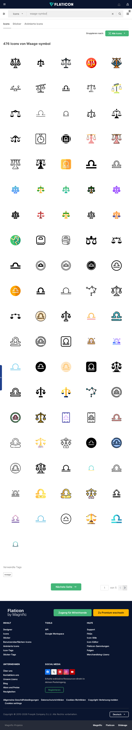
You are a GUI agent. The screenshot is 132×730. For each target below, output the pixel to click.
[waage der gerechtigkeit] (91, 88)
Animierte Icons (33, 23)
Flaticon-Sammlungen (98, 646)
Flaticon (110, 725)
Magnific (97, 725)
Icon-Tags (8, 650)
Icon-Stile (92, 637)
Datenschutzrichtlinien (52, 700)
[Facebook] (48, 672)
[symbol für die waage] (41, 139)
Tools (48, 623)
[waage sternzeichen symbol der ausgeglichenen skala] (91, 240)
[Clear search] (112, 13)
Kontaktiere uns (11, 675)
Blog (5, 683)
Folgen (90, 650)
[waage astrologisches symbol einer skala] (15, 316)
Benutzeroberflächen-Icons (17, 642)
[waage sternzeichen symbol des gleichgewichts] (15, 139)
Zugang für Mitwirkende (72, 612)
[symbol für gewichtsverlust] (66, 240)
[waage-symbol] (91, 113)
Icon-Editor (92, 642)
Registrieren (54, 690)
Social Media (53, 664)
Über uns (7, 671)
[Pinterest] (60, 672)
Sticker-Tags (9, 654)
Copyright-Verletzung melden (103, 700)
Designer (7, 629)
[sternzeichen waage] (41, 265)
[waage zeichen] (116, 240)
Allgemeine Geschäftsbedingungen (21, 700)
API (46, 629)
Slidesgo (122, 725)
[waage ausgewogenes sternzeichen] (15, 113)
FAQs (89, 633)
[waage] (15, 63)
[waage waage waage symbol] (116, 113)
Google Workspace (54, 633)
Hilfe (90, 623)
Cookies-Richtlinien (76, 700)
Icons (6, 23)
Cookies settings (13, 703)
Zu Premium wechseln (111, 612)
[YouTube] (72, 672)
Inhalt (7, 623)
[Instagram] (66, 672)
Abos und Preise (11, 687)
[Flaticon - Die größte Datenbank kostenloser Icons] (62, 4)
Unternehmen (11, 664)
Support (91, 629)
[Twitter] (54, 672)
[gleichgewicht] (41, 88)
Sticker (17, 23)
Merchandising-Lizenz (98, 654)
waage (7, 574)
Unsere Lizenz (10, 679)
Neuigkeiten (9, 691)
